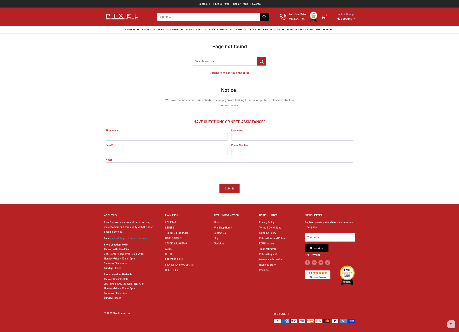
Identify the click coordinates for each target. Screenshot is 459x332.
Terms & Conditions (270, 227)
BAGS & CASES (194, 29)
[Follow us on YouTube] (320, 262)
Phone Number (239, 145)
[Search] (264, 17)
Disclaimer (219, 243)
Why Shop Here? (223, 227)
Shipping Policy (267, 232)
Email (109, 145)
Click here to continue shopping (230, 72)
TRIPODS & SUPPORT (168, 29)
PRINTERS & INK (271, 29)
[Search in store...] (261, 61)
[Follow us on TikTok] (327, 262)
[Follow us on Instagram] (314, 262)
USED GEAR (322, 29)
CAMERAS (130, 29)
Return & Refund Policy (272, 238)
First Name (112, 130)
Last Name (237, 130)
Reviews (264, 269)
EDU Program (266, 243)
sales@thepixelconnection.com (129, 238)
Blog (216, 238)
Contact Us (220, 232)
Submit (229, 188)
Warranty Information (271, 259)
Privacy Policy (266, 222)
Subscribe (316, 248)
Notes (109, 159)
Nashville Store (267, 264)
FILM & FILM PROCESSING (300, 29)
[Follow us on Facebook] (307, 262)
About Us (219, 222)
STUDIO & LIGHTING (218, 29)
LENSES (146, 29)
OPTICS (252, 29)
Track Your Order (268, 248)
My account (344, 18)
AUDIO (238, 29)
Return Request (268, 254)
